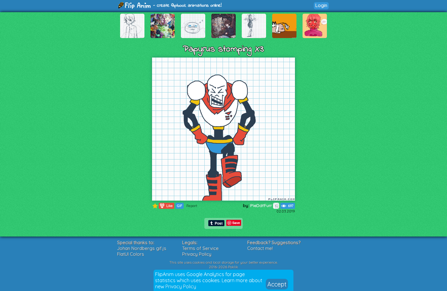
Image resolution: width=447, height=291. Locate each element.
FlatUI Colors (130, 254)
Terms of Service (200, 248)
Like (166, 205)
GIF (179, 206)
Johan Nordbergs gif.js (141, 248)
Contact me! (260, 248)
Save (236, 222)
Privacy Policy (180, 286)
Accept (276, 284)
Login (321, 5)
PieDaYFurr (261, 205)
